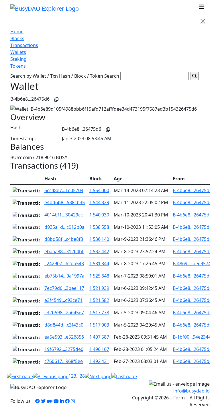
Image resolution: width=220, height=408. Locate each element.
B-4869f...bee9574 (192, 263)
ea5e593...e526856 (64, 337)
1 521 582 (99, 300)
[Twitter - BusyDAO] (43, 401)
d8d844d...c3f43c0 (63, 325)
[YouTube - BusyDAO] (56, 401)
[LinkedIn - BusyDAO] (62, 401)
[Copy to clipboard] (56, 99)
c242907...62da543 (64, 263)
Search (111, 76)
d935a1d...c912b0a (64, 227)
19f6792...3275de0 (63, 349)
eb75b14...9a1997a (64, 276)
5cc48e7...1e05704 (63, 190)
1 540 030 (99, 215)
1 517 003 (99, 325)
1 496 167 (99, 349)
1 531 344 (99, 263)
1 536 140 (99, 239)
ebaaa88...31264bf (64, 251)
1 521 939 (99, 288)
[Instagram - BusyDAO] (73, 401)
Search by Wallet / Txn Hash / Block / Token (56, 76)
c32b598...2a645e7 (64, 312)
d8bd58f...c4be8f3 (63, 239)
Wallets (18, 52)
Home (16, 31)
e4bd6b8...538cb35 (64, 202)
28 (82, 376)
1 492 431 (99, 361)
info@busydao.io (191, 391)
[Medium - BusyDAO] (49, 401)
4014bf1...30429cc (63, 215)
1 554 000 (99, 190)
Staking (18, 59)
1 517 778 (99, 312)
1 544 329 (99, 202)
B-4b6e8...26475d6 (192, 190)
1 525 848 (99, 276)
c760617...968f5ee (63, 361)
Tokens (18, 66)
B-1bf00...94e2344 (192, 337)
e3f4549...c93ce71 (63, 300)
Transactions (24, 45)
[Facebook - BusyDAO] (67, 401)
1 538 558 (99, 227)
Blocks (17, 38)
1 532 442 (99, 251)
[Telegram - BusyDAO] (37, 401)
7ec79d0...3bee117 (64, 288)
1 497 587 (99, 337)
